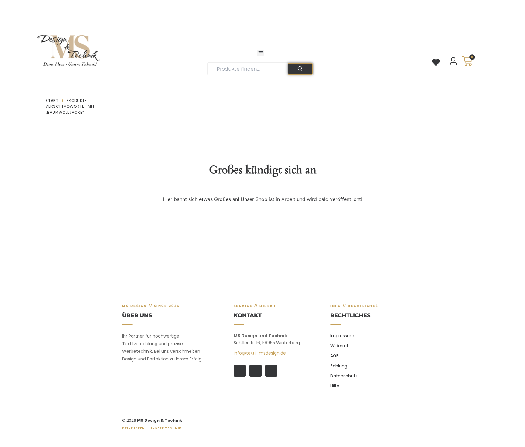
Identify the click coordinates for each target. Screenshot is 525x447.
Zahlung (338, 366)
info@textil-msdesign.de (260, 353)
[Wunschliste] (436, 62)
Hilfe (334, 386)
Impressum (342, 336)
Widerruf (339, 346)
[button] (260, 53)
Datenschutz (344, 376)
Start (52, 100)
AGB (334, 356)
